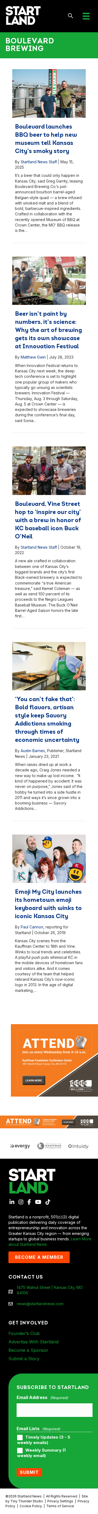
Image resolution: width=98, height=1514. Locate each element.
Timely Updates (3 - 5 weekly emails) (43, 1440)
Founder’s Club (24, 1333)
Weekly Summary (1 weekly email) (41, 1453)
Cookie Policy (31, 1506)
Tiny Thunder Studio (26, 1501)
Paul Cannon (32, 927)
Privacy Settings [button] (60, 1501)
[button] (71, 16)
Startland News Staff (39, 161)
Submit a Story (23, 1358)
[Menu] (86, 16)
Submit (29, 1472)
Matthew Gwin (33, 357)
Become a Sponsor (28, 1350)
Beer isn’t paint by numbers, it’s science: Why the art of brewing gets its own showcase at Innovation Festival (48, 330)
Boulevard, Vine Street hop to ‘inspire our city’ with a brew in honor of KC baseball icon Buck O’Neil (48, 520)
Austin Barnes (33, 750)
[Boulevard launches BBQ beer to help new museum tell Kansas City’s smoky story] (49, 93)
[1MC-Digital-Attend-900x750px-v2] (54, 1026)
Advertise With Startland (33, 1341)
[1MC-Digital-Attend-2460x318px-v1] (49, 1121)
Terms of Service (60, 1506)
